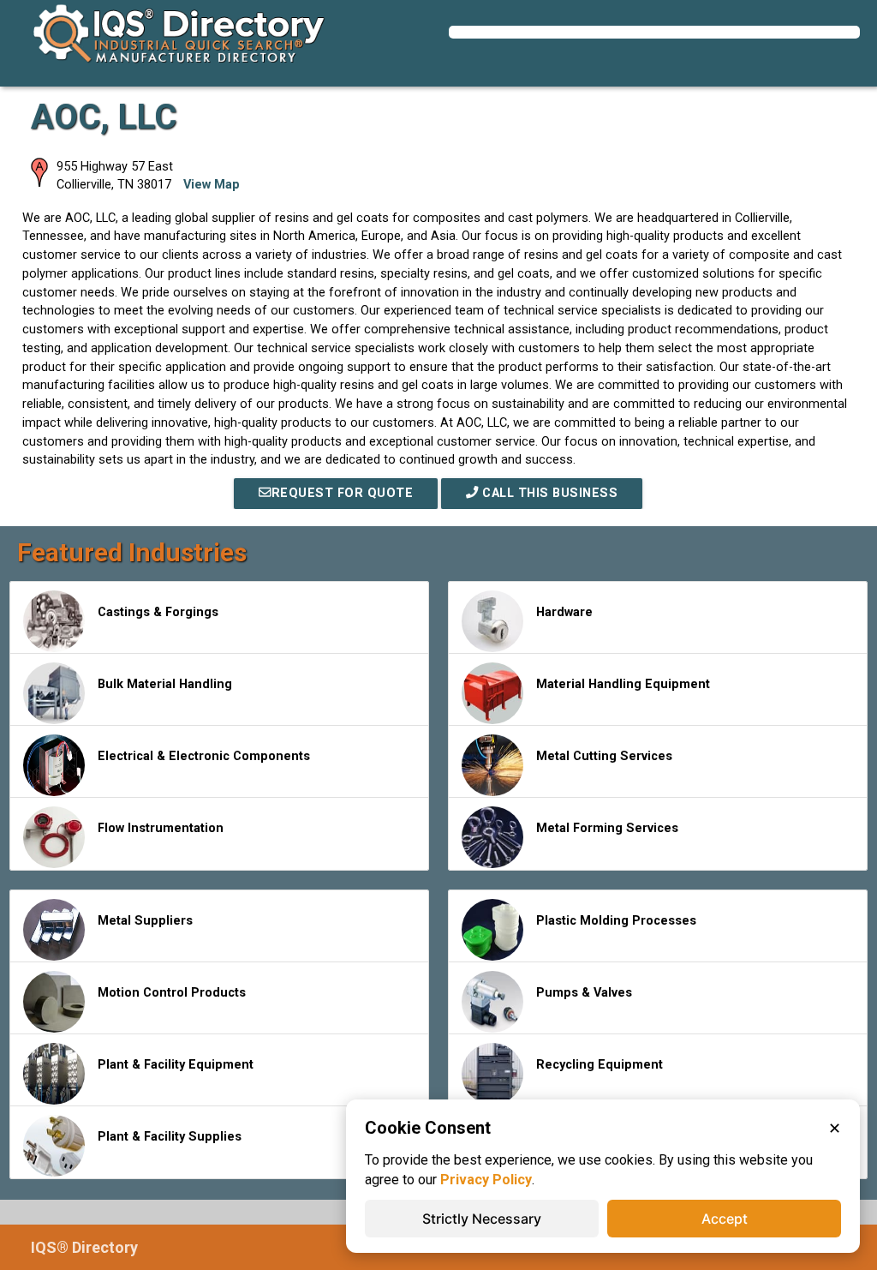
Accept (724, 1218)
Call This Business (548, 493)
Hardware (564, 612)
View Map (211, 184)
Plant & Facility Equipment (176, 1064)
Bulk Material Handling (165, 684)
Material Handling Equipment (623, 684)
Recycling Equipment (599, 1064)
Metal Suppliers (145, 921)
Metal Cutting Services (604, 756)
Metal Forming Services (607, 828)
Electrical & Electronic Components (204, 756)
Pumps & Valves (584, 992)
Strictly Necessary (481, 1218)
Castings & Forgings (158, 612)
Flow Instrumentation (161, 828)
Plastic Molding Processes (616, 921)
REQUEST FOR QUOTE (342, 493)
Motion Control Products (172, 992)
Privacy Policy (486, 1179)
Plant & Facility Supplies (170, 1136)
